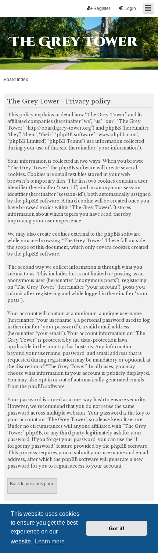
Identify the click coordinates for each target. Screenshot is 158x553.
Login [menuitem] (130, 8)
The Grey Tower (73, 42)
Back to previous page (32, 483)
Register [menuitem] (101, 8)
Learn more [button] (50, 541)
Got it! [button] (117, 528)
